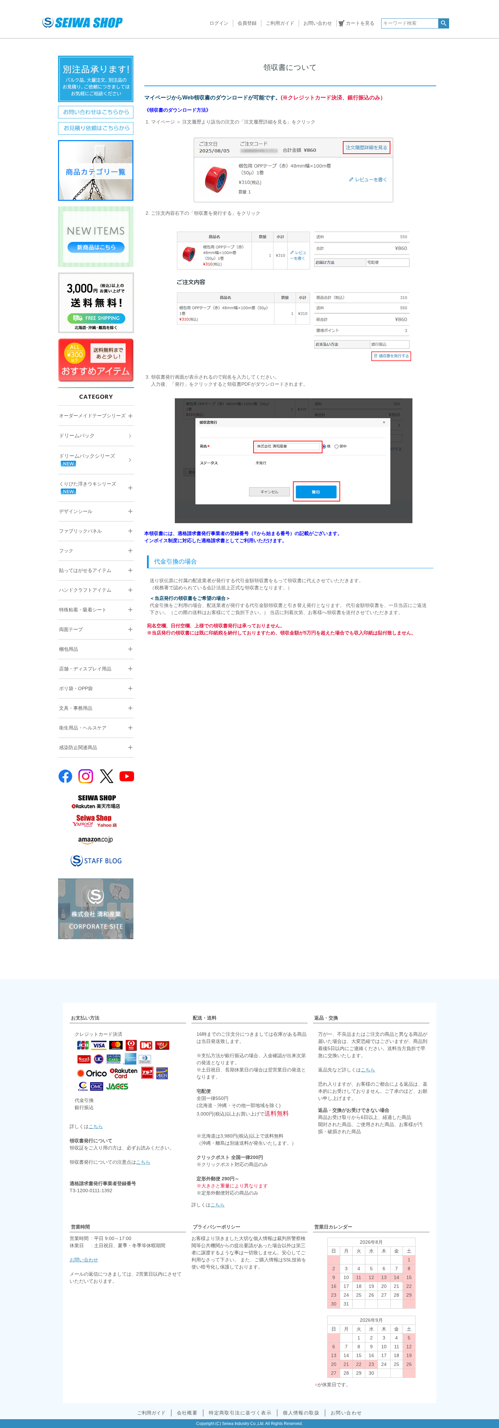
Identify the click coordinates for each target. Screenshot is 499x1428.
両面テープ (71, 629)
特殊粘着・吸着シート (83, 609)
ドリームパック (77, 435)
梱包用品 (68, 649)
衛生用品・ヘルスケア (83, 727)
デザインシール (75, 511)
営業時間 (80, 1227)
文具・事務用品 (75, 708)
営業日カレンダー (333, 1227)
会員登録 (247, 23)
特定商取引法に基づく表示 (240, 1412)
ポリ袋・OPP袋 (76, 688)
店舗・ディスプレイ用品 (85, 668)
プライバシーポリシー (216, 1227)
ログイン (218, 23)
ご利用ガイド (280, 23)
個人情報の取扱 (301, 1412)
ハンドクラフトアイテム (85, 590)
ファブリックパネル (80, 531)
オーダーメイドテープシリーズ (92, 415)
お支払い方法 (85, 1018)
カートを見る (360, 23)
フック (66, 550)
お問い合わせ (317, 23)
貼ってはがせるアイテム (85, 570)
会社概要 (187, 1412)
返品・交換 (326, 1018)
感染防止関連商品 (78, 747)
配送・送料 (205, 1018)
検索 (443, 23)
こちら (96, 1126)
